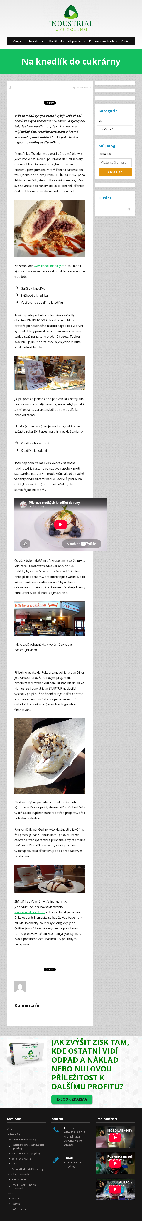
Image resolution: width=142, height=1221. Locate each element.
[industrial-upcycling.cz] (71, 18)
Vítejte (17, 41)
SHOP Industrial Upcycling (26, 1153)
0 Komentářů (84, 87)
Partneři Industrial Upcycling (27, 1169)
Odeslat (115, 172)
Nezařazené (106, 129)
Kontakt (16, 1198)
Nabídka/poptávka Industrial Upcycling (28, 1146)
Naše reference (20, 1209)
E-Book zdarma (20, 1179)
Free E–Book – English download (24, 1186)
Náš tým (16, 1203)
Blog (101, 121)
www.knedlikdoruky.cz (49, 266)
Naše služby (35, 41)
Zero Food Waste (21, 1158)
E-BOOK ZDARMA (72, 1099)
